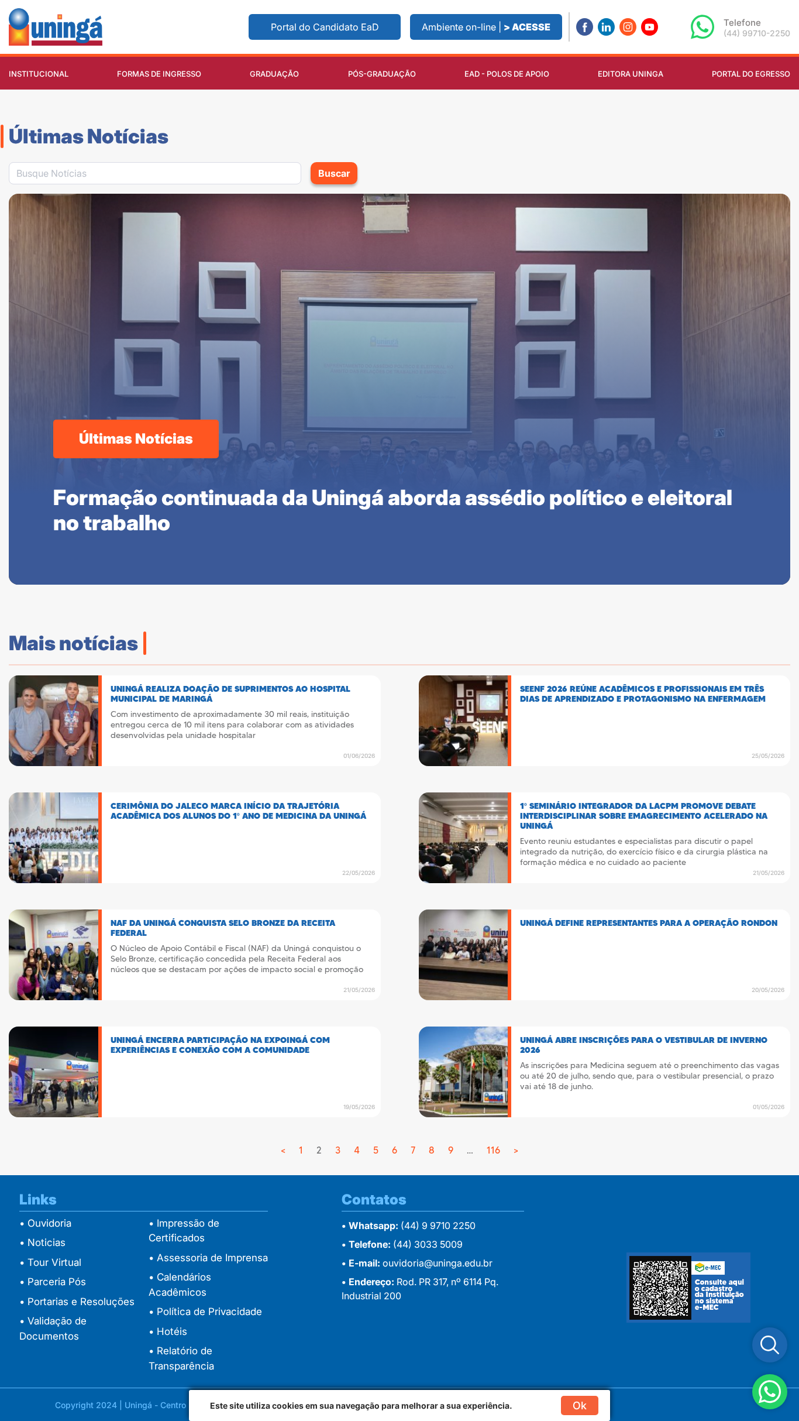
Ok (580, 1405)
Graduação (274, 73)
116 (493, 1150)
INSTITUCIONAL (38, 73)
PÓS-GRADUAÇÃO (382, 73)
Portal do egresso (751, 73)
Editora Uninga (630, 73)
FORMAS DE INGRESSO (159, 73)
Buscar (334, 173)
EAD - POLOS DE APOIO (506, 73)
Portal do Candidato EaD (325, 27)
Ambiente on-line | (486, 27)
